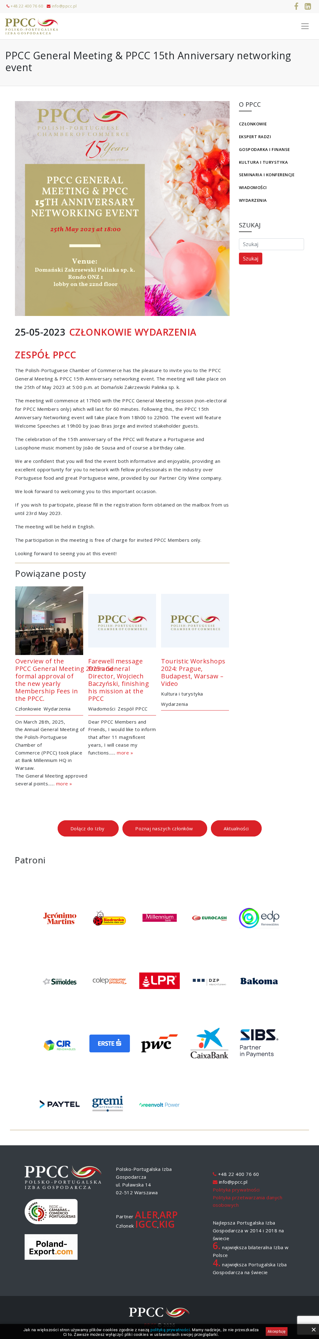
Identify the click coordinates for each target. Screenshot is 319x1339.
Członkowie (253, 124)
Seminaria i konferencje (267, 174)
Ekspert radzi (255, 136)
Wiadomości (253, 187)
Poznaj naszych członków (164, 828)
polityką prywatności (170, 1329)
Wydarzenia (253, 200)
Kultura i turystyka (263, 162)
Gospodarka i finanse (264, 149)
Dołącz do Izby (88, 828)
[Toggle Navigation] (305, 26)
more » (64, 783)
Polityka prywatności (236, 1189)
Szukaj (250, 258)
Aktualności (236, 828)
